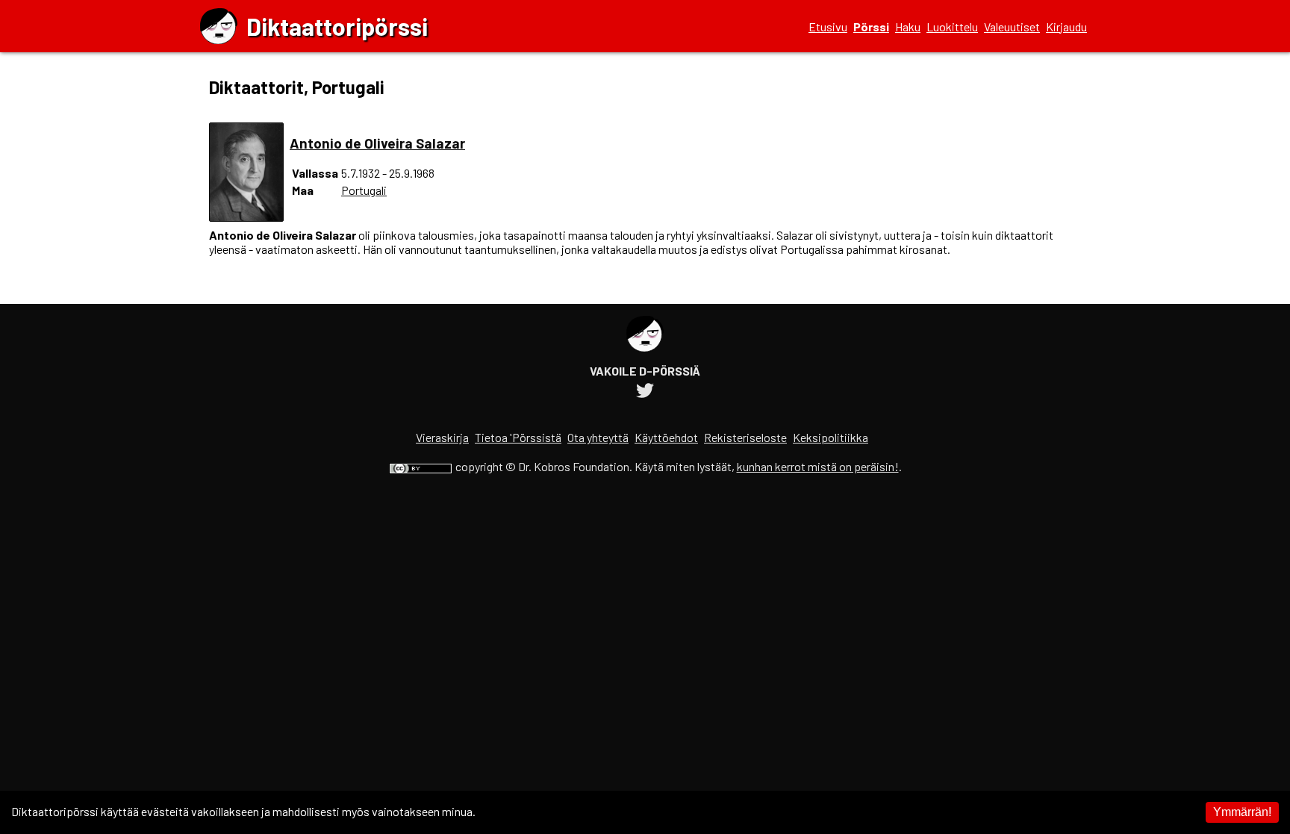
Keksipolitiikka (830, 437)
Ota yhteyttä (598, 437)
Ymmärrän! (1242, 812)
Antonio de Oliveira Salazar (377, 143)
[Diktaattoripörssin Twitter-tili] (645, 392)
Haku (907, 26)
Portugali (364, 190)
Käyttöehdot (666, 437)
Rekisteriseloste (745, 437)
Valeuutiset (1012, 26)
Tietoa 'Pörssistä (518, 437)
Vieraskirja (442, 437)
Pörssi (871, 26)
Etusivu (827, 26)
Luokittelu (952, 26)
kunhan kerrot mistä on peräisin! (818, 466)
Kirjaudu (1066, 26)
